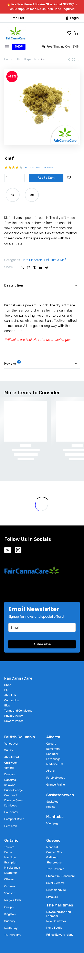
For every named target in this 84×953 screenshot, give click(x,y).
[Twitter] (22, 267)
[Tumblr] (34, 267)
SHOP (19, 46)
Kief (46, 260)
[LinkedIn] (41, 267)
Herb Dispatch (26, 59)
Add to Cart (46, 178)
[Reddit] (47, 267)
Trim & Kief (58, 260)
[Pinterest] (28, 267)
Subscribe (42, 644)
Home (8, 59)
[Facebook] (16, 267)
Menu (7, 47)
